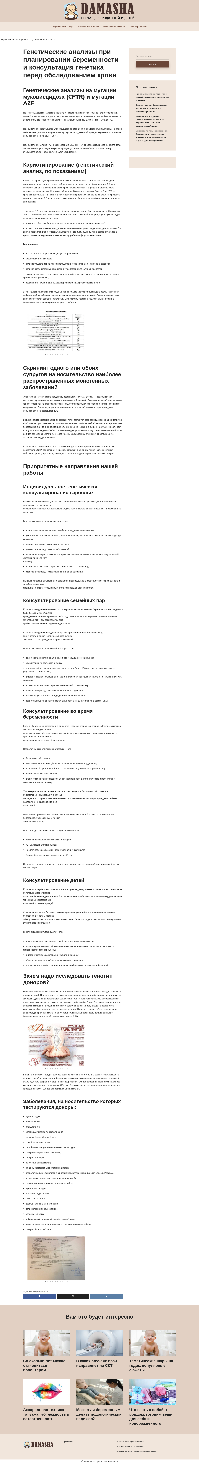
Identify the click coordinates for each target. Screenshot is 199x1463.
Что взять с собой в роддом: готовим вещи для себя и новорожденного (150, 1416)
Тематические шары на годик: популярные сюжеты (151, 1365)
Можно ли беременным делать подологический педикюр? (99, 1414)
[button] (87, 331)
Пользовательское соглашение (129, 1446)
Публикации (68, 1441)
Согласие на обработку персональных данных (136, 1451)
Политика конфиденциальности (130, 1441)
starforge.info (96, 1461)
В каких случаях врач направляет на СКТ (96, 1363)
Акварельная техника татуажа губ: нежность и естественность (46, 1414)
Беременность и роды (63, 26)
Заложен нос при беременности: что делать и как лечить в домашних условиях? (151, 108)
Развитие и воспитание (114, 26)
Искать (152, 64)
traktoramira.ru (111, 1461)
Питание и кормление (88, 26)
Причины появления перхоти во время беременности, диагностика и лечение (152, 97)
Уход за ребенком (137, 26)
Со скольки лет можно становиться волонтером (44, 1365)
